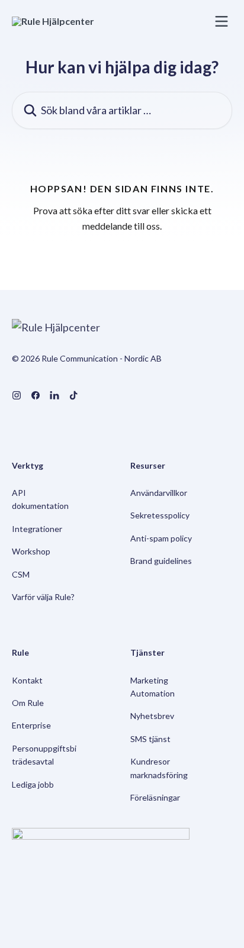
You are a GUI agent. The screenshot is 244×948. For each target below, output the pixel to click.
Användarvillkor (158, 493)
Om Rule (28, 703)
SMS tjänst (150, 739)
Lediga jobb (33, 784)
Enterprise (31, 725)
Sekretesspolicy (160, 515)
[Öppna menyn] (221, 21)
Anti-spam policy (161, 538)
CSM (21, 574)
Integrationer (37, 529)
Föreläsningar (155, 797)
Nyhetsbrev (152, 716)
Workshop (31, 551)
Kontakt (27, 680)
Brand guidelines (161, 561)
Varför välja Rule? (43, 597)
